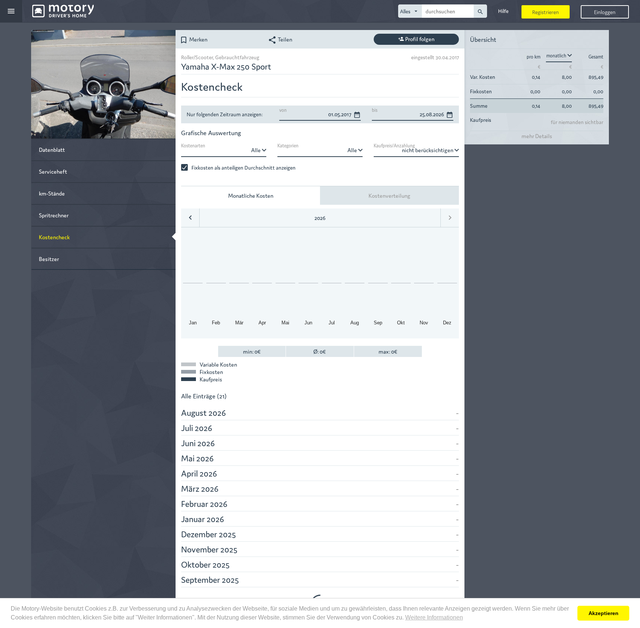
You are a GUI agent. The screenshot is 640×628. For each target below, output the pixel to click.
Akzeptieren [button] (604, 613)
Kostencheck (54, 236)
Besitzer (49, 258)
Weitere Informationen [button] (434, 617)
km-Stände (52, 193)
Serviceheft (53, 171)
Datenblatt (52, 149)
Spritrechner (54, 214)
